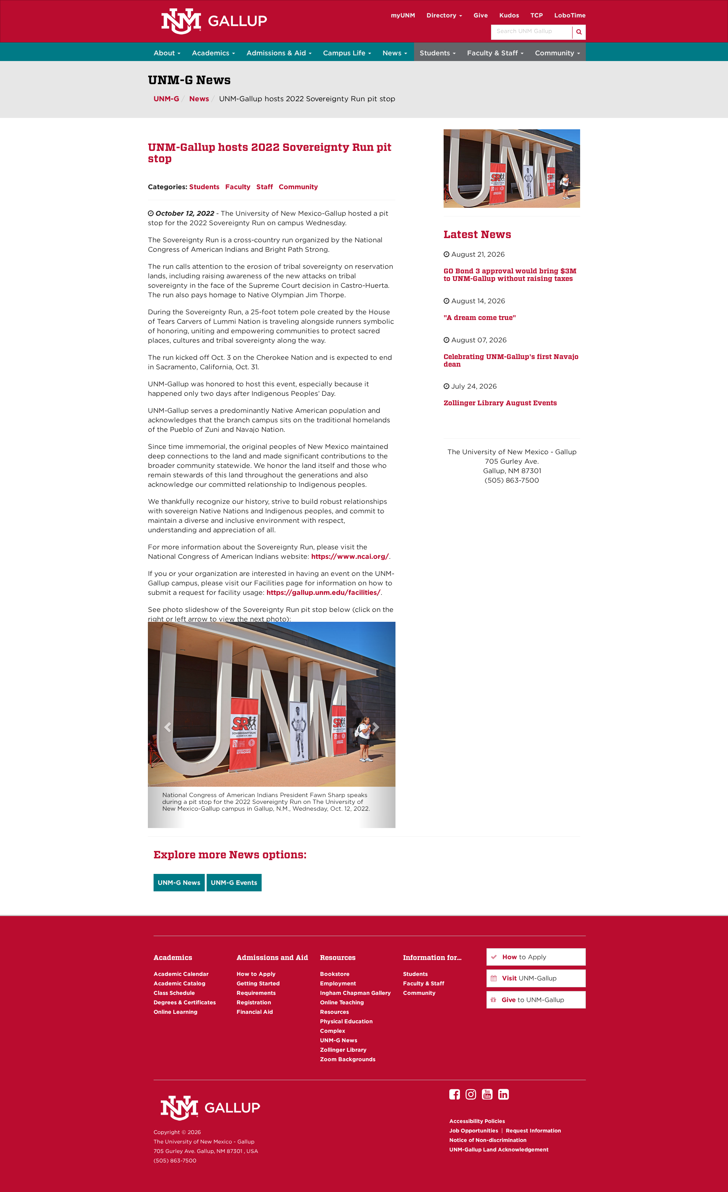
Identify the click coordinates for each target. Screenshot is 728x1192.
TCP (536, 15)
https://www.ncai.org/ (350, 556)
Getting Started (258, 983)
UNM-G (166, 98)
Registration (254, 1002)
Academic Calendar (181, 974)
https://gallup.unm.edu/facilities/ (324, 592)
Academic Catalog (180, 983)
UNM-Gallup (528, 978)
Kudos (509, 15)
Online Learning (176, 1011)
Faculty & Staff (493, 53)
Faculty (238, 187)
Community (555, 53)
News (393, 53)
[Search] (578, 33)
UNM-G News (179, 882)
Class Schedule (174, 993)
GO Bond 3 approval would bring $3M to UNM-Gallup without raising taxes (510, 274)
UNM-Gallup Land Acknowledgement (499, 1150)
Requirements (256, 993)
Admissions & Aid (277, 53)
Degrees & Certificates (185, 1002)
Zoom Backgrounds (347, 1059)
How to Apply (256, 974)
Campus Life (345, 53)
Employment (338, 983)
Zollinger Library (343, 1049)
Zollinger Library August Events (500, 403)
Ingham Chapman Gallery (355, 993)
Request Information (533, 1131)
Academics (211, 53)
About (165, 53)
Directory (442, 15)
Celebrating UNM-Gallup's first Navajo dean (511, 360)
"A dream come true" (480, 318)
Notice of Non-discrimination (488, 1140)
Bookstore (335, 974)
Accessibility (477, 1121)
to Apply (523, 957)
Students (436, 53)
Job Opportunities (473, 1131)
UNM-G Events (234, 882)
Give (481, 15)
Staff (264, 187)
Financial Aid (255, 1011)
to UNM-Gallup (532, 1000)
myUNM (403, 15)
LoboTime (570, 15)
